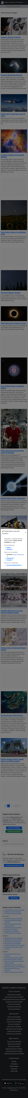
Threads (9, 560)
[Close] (25, 532)
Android (9, 549)
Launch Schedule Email (14, 565)
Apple (8, 547)
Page (14, 554)
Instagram (10, 558)
